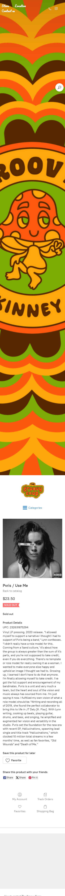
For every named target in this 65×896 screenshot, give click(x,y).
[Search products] (59, 87)
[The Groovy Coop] (32, 490)
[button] (15, 760)
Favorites (19, 811)
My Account (19, 799)
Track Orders (45, 799)
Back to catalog (12, 590)
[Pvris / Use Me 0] (32, 548)
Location (20, 5)
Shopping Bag (45, 811)
